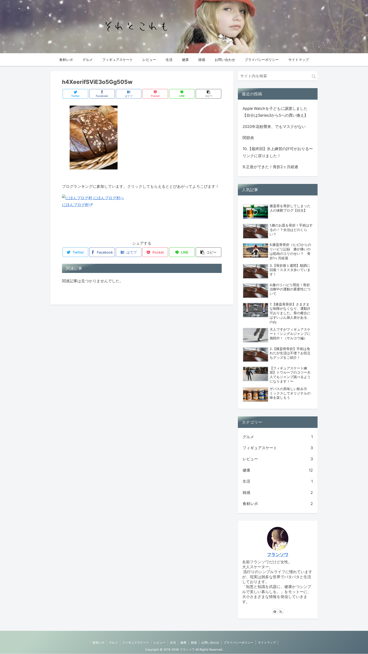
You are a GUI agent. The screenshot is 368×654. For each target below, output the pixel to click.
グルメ (278, 437)
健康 (278, 470)
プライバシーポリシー (238, 642)
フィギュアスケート (278, 448)
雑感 (278, 492)
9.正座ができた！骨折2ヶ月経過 (270, 167)
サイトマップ (267, 642)
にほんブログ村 (75, 204)
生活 (278, 481)
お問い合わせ (210, 642)
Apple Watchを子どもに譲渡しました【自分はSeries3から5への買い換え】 (275, 112)
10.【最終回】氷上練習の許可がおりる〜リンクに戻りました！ (278, 152)
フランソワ (277, 554)
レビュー (278, 459)
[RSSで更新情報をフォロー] (280, 611)
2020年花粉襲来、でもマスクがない (274, 126)
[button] (314, 76)
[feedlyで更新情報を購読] (274, 611)
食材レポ (278, 503)
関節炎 (248, 137)
